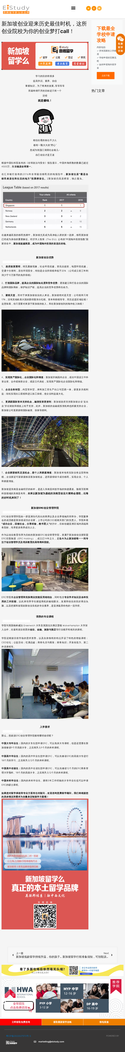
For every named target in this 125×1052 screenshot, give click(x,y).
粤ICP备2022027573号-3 (18, 1036)
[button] (73, 8)
